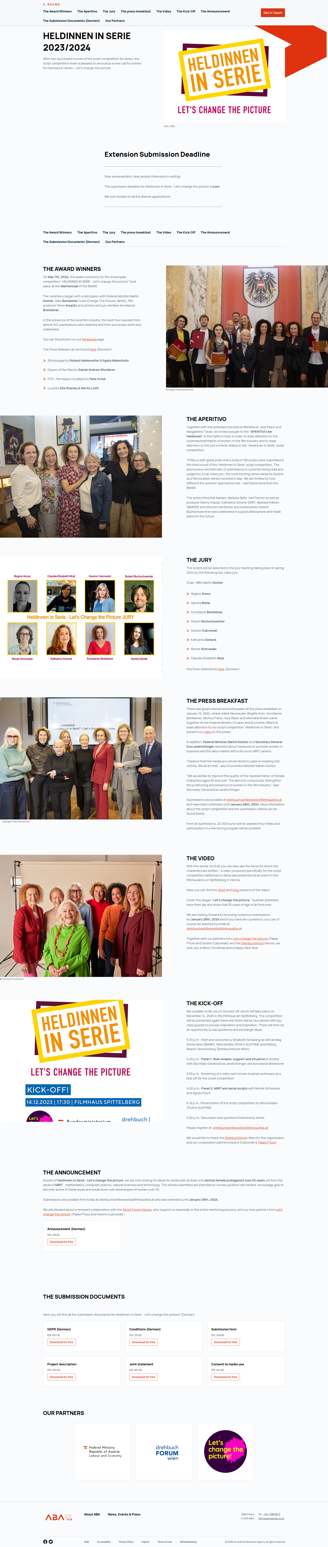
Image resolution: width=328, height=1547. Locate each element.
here (93, 349)
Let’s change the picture (250, 938)
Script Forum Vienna (137, 1210)
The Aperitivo (87, 11)
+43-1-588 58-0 (271, 1514)
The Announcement (215, 11)
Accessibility (104, 1541)
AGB (86, 1541)
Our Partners (115, 21)
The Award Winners (57, 11)
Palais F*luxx (267, 1142)
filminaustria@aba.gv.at (271, 1518)
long (235, 890)
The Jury (109, 11)
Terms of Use (165, 1541)
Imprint (145, 1541)
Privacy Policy (126, 1541)
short (222, 890)
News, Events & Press (124, 1514)
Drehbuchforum (252, 943)
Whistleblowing (188, 1541)
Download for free (61, 1242)
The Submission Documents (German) (71, 21)
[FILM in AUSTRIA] (58, 1517)
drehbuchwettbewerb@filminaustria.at (254, 800)
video (208, 732)
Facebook (89, 339)
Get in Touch (273, 13)
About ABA (92, 1514)
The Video (163, 11)
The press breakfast (136, 11)
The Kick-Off (186, 11)
